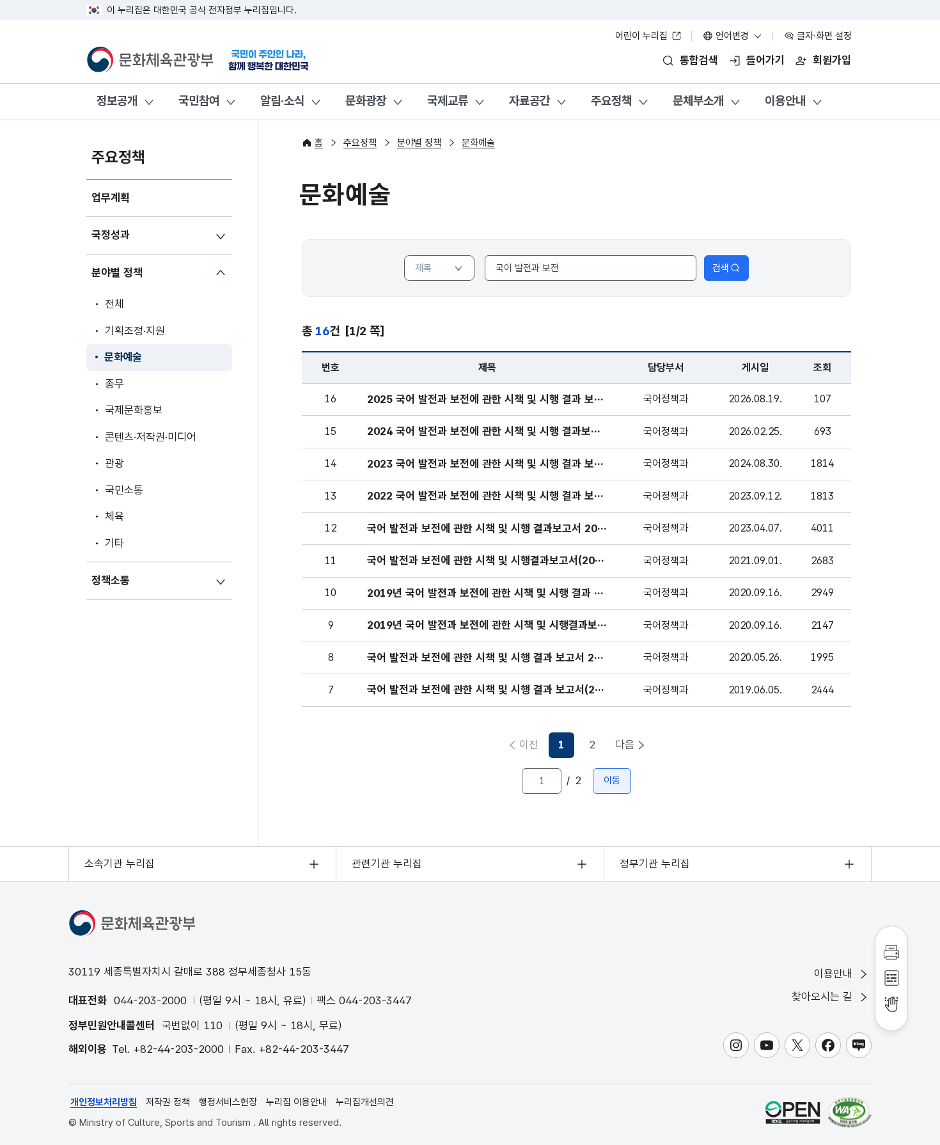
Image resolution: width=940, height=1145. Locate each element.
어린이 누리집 (642, 36)
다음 (624, 744)
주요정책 (611, 100)
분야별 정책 (117, 272)
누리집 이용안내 (296, 1102)
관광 (114, 463)
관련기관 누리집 (387, 863)
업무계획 (110, 197)
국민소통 (124, 490)
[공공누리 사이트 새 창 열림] (793, 1112)
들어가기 (765, 60)
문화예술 (123, 357)
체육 (114, 516)
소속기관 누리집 (119, 863)
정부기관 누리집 (655, 863)
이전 (528, 744)
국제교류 (447, 100)
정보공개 (117, 100)
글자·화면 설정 (823, 36)
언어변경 (732, 36)
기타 (114, 543)
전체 (114, 303)
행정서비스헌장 (228, 1102)
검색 (720, 268)
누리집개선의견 (365, 1102)
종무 (114, 383)
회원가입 (832, 60)
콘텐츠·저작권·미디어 (150, 436)
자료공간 (529, 100)
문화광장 (365, 100)
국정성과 (110, 234)
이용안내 (785, 100)
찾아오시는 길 (824, 996)
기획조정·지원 (135, 330)
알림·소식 (282, 100)
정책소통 (110, 580)
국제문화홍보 (133, 410)
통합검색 (699, 60)
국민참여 (198, 100)
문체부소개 (698, 100)
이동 (612, 780)
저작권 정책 (168, 1102)
